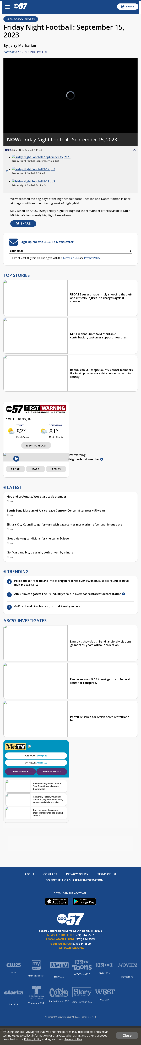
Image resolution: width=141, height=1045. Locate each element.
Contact (50, 874)
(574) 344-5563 (85, 939)
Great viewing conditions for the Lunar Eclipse (38, 538)
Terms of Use (71, 258)
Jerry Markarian (22, 45)
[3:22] (33, 181)
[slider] (19, 122)
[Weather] (36, 412)
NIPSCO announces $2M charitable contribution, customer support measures (98, 335)
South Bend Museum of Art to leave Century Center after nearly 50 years (56, 510)
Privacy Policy (92, 258)
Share (130, 6)
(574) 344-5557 (84, 935)
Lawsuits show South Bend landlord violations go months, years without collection (100, 643)
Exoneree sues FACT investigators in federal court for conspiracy (100, 681)
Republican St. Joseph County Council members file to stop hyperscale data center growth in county (101, 373)
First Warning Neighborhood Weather (84, 457)
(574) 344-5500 (81, 944)
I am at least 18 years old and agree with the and (56, 258)
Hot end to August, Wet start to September (36, 496)
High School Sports (21, 19)
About (29, 874)
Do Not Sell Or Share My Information (74, 880)
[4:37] (41, 157)
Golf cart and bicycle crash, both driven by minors (40, 552)
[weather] (11, 430)
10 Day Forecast (36, 445)
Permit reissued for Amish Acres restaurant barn (99, 718)
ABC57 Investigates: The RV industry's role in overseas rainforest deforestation (68, 594)
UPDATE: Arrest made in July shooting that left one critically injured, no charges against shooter (101, 298)
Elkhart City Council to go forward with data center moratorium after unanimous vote (64, 524)
